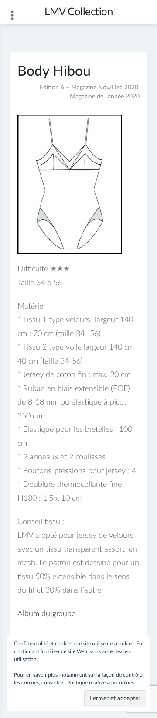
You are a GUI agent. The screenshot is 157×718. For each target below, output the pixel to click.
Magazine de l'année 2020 (105, 97)
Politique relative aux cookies (100, 682)
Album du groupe (46, 614)
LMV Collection (78, 12)
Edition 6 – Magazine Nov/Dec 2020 (89, 87)
